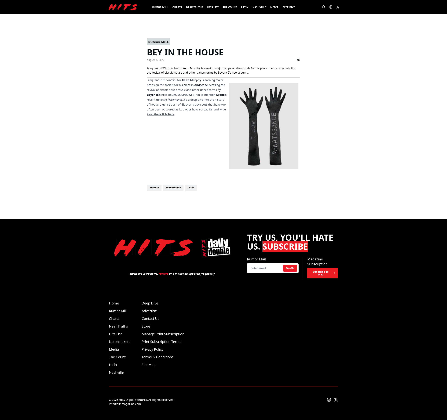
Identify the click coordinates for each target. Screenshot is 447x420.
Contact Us (150, 318)
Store (146, 326)
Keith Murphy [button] (173, 187)
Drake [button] (191, 187)
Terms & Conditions (158, 357)
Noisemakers (119, 341)
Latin (244, 7)
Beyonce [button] (154, 187)
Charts (177, 7)
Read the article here (160, 114)
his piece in (193, 85)
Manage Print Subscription (163, 334)
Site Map (149, 364)
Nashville (259, 7)
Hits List (213, 7)
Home (114, 303)
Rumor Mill (160, 7)
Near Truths (194, 7)
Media (274, 7)
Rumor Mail (256, 259)
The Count (230, 7)
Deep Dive (289, 7)
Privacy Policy (152, 349)
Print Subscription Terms (161, 341)
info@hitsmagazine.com (125, 404)
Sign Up (290, 268)
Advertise (149, 310)
